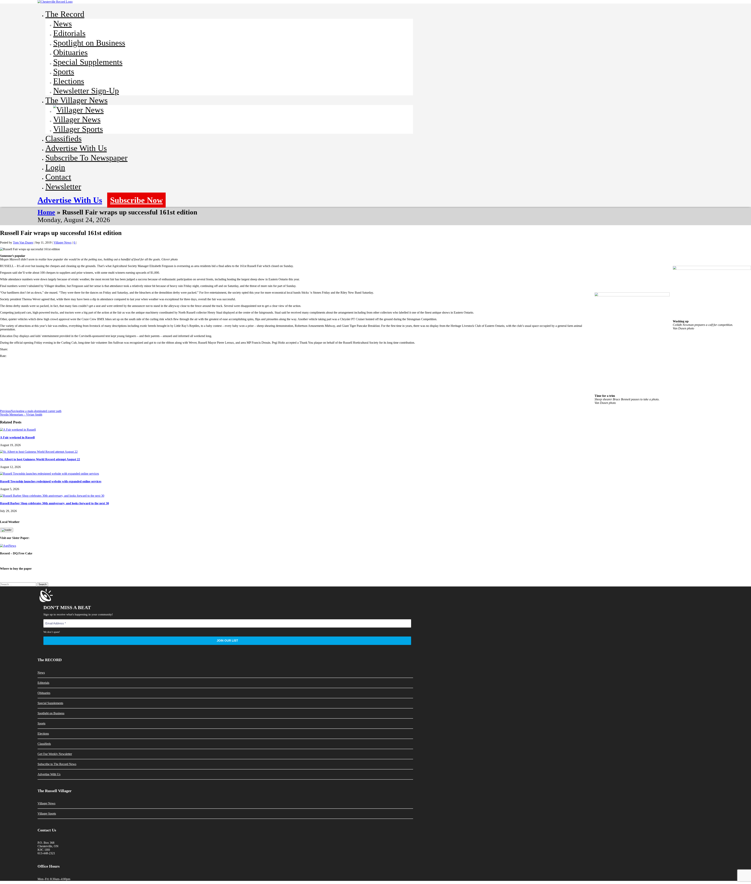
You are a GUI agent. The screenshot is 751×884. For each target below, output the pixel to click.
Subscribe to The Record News (57, 764)
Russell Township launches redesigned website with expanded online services (50, 481)
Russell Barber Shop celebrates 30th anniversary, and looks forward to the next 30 (54, 503)
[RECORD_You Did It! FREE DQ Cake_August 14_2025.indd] (375, 561)
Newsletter (63, 186)
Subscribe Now (136, 200)
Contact (58, 176)
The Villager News (76, 100)
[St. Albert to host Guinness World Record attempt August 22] (39, 451)
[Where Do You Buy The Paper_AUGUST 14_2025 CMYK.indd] (375, 576)
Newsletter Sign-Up (86, 90)
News (62, 23)
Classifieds (63, 138)
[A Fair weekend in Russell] (18, 429)
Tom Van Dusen (23, 242)
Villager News (77, 119)
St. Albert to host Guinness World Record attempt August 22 (40, 459)
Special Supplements (87, 61)
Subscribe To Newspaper (86, 157)
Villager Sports (78, 129)
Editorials (69, 33)
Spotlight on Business (89, 42)
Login (55, 167)
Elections (68, 81)
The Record (64, 14)
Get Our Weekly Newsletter (55, 754)
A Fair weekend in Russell (17, 437)
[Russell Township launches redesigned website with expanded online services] (49, 473)
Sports (63, 71)
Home (46, 212)
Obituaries (70, 52)
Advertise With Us (76, 148)
